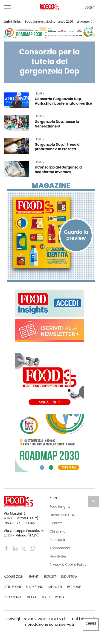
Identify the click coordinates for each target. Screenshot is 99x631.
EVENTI (34, 576)
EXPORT (50, 576)
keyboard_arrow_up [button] (93, 501)
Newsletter (58, 556)
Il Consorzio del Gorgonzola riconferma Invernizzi (58, 169)
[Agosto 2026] (51, 233)
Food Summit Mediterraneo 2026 (49, 22)
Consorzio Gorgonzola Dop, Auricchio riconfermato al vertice (63, 101)
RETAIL (32, 597)
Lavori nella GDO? (63, 515)
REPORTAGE (13, 597)
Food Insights (60, 506)
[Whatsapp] (32, 548)
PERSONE (74, 586)
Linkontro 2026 (87, 22)
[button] (7, 7)
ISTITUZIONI (12, 586)
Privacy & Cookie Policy (68, 564)
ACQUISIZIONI (14, 576)
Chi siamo (57, 531)
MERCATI (55, 586)
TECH (45, 597)
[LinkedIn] (15, 548)
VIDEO (59, 597)
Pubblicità (57, 539)
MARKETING (35, 586)
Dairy (40, 93)
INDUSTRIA (69, 576)
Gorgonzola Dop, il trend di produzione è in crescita (57, 146)
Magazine (51, 185)
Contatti (56, 523)
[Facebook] (7, 548)
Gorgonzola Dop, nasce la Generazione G (57, 124)
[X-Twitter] (24, 548)
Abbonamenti (60, 548)
